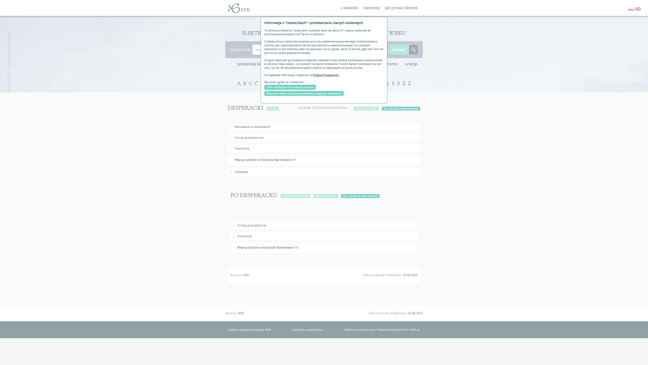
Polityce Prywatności (326, 75)
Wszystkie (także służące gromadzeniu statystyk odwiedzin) (304, 93)
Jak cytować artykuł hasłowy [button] (401, 109)
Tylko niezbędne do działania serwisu (290, 87)
